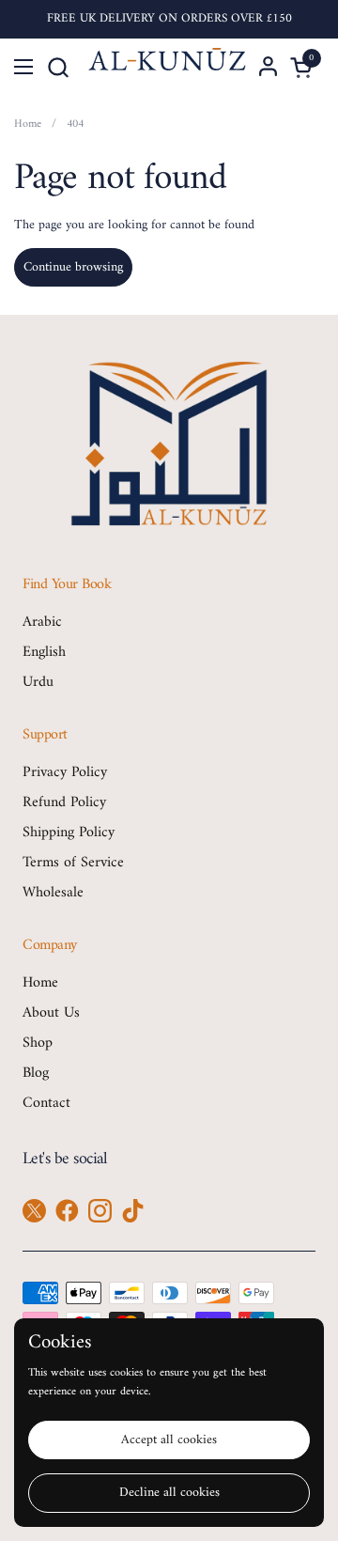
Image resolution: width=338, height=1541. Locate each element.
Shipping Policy (69, 832)
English (44, 652)
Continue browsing (73, 267)
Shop (38, 1043)
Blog (36, 1073)
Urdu (38, 682)
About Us (51, 1013)
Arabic (42, 622)
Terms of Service (73, 862)
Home (40, 983)
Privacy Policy (65, 772)
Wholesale (53, 892)
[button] (57, 67)
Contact (46, 1103)
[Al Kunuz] (167, 67)
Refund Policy (64, 802)
